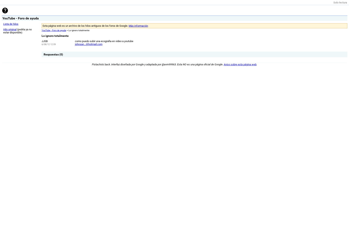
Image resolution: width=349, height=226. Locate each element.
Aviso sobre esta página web (240, 64)
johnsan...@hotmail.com (88, 44)
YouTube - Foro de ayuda (54, 30)
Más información (138, 25)
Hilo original (10, 29)
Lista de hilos (10, 23)
